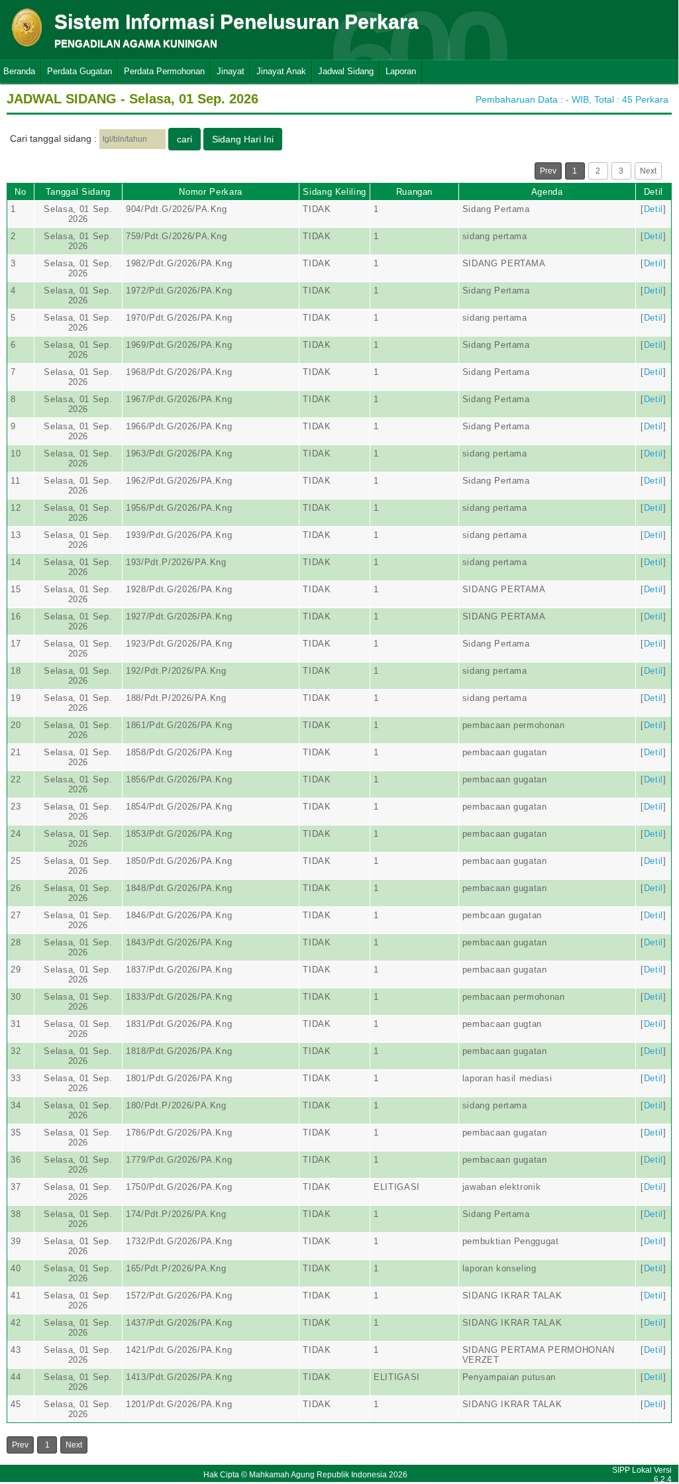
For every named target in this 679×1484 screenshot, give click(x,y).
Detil (653, 192)
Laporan (401, 71)
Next (648, 171)
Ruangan (414, 192)
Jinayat (230, 71)
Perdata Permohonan (164, 71)
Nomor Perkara (210, 192)
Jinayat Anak (281, 71)
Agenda (547, 192)
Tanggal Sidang (78, 192)
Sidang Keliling (334, 192)
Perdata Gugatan (79, 71)
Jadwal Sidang (346, 71)
